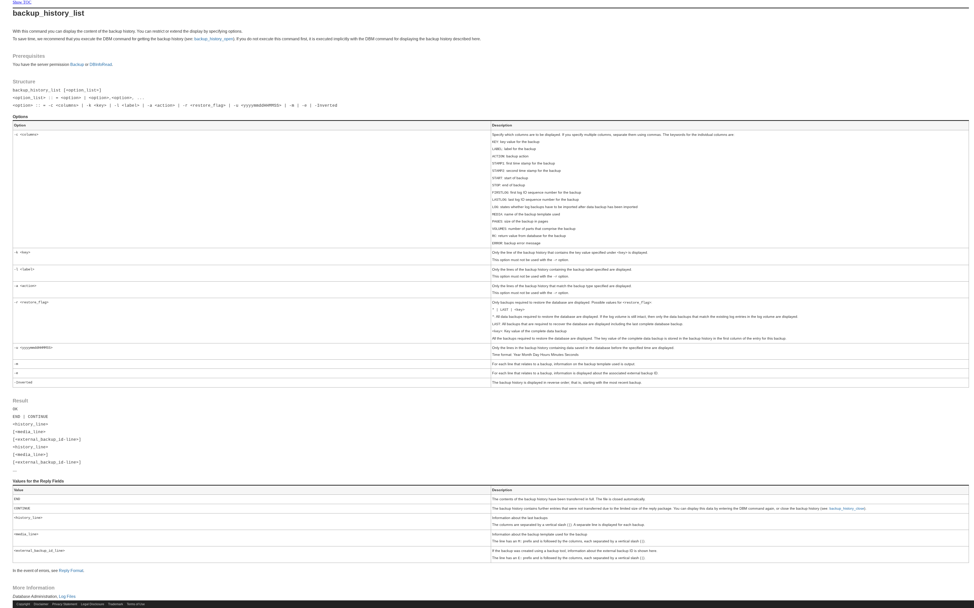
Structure (24, 81)
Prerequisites (29, 56)
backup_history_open (213, 39)
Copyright (23, 604)
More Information (34, 588)
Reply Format (71, 570)
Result (20, 400)
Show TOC (22, 2)
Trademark (115, 604)
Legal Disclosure (92, 604)
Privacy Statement (64, 604)
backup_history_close (846, 508)
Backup (77, 64)
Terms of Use (136, 604)
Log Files (67, 596)
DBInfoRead (101, 64)
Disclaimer (41, 604)
